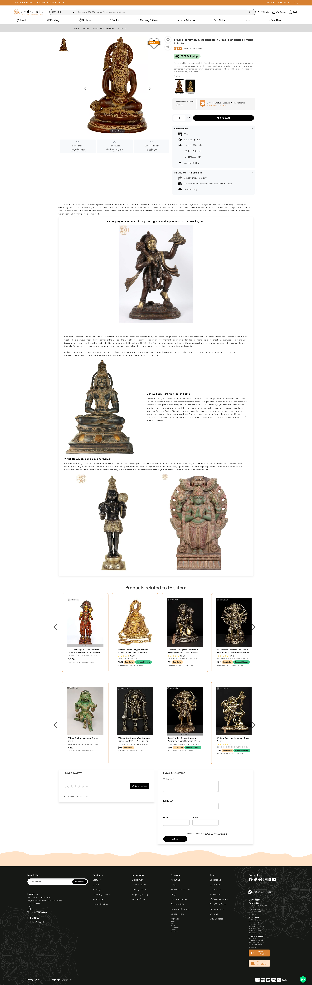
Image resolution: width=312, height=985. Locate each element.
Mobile (195, 817)
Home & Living (100, 904)
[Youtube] (274, 880)
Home (76, 28)
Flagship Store (255, 903)
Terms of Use (209, 833)
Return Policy (139, 885)
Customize (215, 885)
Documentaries (179, 899)
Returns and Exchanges (196, 184)
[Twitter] (255, 880)
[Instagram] (265, 880)
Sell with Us (215, 889)
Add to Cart (223, 118)
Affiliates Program (219, 899)
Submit (175, 839)
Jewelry (96, 889)
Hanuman (122, 28)
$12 (181, 104)
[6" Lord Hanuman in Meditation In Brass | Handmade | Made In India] (63, 45)
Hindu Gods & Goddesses (103, 28)
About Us (175, 880)
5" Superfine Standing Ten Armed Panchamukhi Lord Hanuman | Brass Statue (233, 652)
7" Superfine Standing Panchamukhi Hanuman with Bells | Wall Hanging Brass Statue (134, 741)
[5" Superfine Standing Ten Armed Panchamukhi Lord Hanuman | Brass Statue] (234, 646)
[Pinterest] (260, 880)
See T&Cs (82, 151)
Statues (86, 28)
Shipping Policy (140, 894)
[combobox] (161, 12)
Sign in (271, 3)
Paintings (98, 899)
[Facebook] (251, 880)
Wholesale (215, 894)
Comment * (168, 779)
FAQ (296, 3)
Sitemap (214, 914)
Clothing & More (101, 894)
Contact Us (215, 880)
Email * (166, 817)
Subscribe (79, 881)
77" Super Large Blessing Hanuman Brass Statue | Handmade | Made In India (84, 652)
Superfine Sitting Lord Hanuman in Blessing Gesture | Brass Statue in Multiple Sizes (183, 652)
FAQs (173, 885)
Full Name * (168, 801)
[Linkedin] (269, 880)
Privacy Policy (222, 833)
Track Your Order (218, 904)
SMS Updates (216, 919)
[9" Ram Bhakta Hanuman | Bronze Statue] (85, 734)
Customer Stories (179, 909)
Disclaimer (137, 880)
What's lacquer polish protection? (217, 105)
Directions (252, 914)
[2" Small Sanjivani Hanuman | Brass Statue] (234, 734)
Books (96, 885)
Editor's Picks (177, 914)
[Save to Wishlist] (167, 40)
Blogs (174, 894)
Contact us (284, 3)
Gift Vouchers (216, 909)
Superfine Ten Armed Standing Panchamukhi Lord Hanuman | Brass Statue (183, 741)
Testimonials (177, 904)
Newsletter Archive (180, 889)
